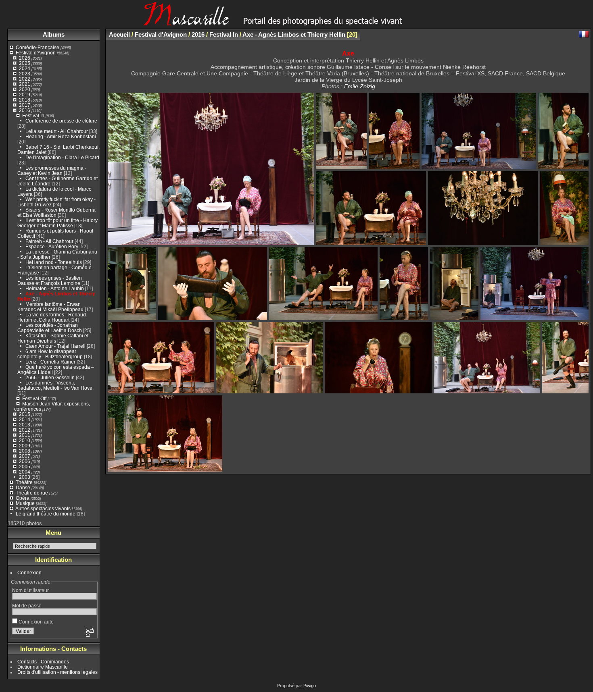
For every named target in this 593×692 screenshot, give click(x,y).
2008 (24, 450)
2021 (24, 84)
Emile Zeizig (359, 86)
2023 (24, 73)
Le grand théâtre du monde (45, 513)
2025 (24, 63)
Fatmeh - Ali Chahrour (49, 241)
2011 (24, 435)
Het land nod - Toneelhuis (53, 262)
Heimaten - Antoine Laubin (54, 288)
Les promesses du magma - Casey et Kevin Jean (51, 170)
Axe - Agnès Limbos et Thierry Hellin (293, 34)
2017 (24, 105)
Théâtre (24, 482)
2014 (24, 419)
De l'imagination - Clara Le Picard (62, 157)
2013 (24, 424)
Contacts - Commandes (43, 661)
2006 (24, 461)
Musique (25, 503)
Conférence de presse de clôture (61, 120)
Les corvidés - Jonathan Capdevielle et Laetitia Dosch (49, 327)
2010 (24, 440)
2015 (24, 414)
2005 (24, 466)
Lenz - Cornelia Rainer (50, 361)
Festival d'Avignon (36, 52)
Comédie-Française (37, 47)
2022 (24, 78)
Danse (23, 487)
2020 (24, 89)
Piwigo (309, 685)
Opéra (22, 498)
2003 (24, 477)
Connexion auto (35, 621)
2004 (24, 471)
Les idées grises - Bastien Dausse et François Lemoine (49, 280)
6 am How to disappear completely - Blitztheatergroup (50, 354)
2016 (24, 110)
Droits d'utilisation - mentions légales (57, 672)
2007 (24, 456)
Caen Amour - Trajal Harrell (55, 346)
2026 (24, 57)
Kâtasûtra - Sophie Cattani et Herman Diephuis (52, 338)
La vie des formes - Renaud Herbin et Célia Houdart (51, 317)
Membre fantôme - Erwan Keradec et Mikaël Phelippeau (50, 306)
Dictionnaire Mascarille (42, 666)
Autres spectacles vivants (43, 508)
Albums (54, 34)
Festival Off (34, 398)
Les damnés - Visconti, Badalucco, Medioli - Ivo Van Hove (54, 385)
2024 (24, 68)
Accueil (119, 34)
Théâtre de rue (32, 492)
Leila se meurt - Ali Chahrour (56, 131)
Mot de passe (27, 605)
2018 (24, 99)
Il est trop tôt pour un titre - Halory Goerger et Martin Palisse (57, 223)
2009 (24, 445)
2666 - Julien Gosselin (50, 377)
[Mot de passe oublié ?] (89, 633)
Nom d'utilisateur (30, 590)
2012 (24, 429)
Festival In (33, 115)
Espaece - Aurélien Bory (51, 246)
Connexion (29, 572)
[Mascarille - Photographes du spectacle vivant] (296, 23)
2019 (24, 94)
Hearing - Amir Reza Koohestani (60, 136)
